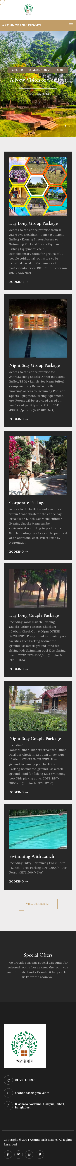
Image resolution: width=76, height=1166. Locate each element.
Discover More (38, 93)
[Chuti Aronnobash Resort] (38, 10)
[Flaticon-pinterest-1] (40, 1154)
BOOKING (16, 282)
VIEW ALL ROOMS (38, 904)
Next (65, 125)
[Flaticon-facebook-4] (8, 1154)
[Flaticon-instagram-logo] (29, 1154)
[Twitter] (18, 1154)
